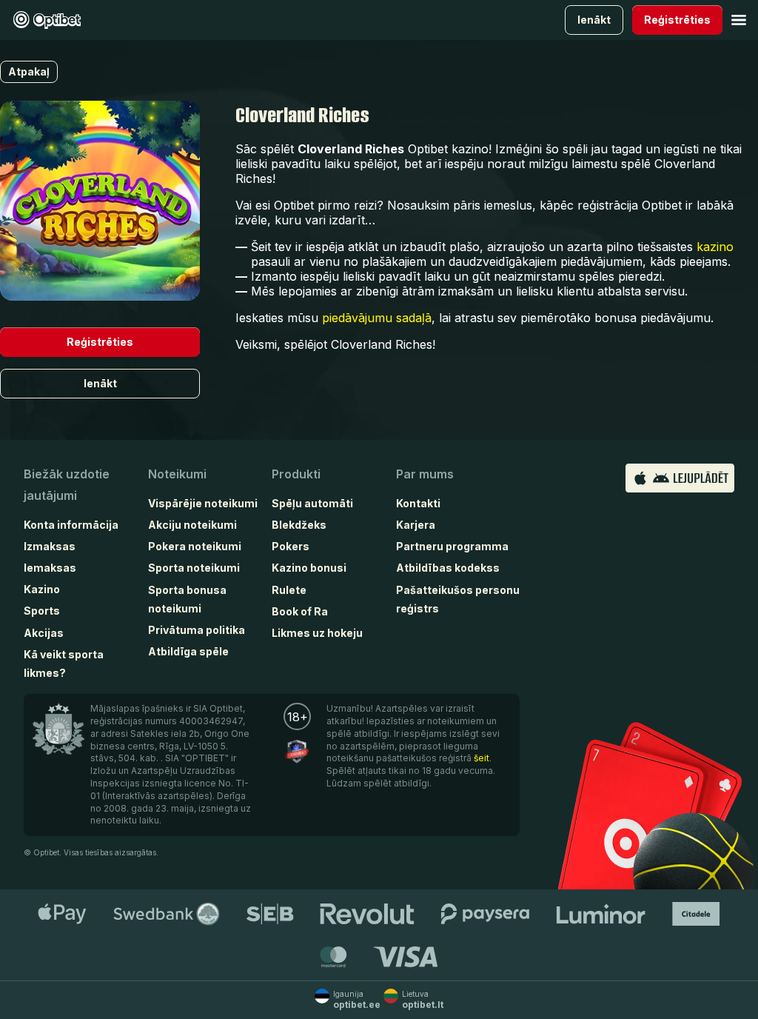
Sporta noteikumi (194, 567)
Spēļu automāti (312, 503)
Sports (42, 610)
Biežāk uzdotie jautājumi (67, 485)
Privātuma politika (196, 630)
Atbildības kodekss (448, 567)
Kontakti (418, 503)
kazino (715, 246)
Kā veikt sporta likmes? (64, 663)
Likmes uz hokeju (317, 633)
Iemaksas (50, 567)
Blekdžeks (299, 524)
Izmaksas (50, 546)
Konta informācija (71, 524)
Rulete (289, 590)
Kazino (42, 589)
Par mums (425, 474)
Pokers (290, 546)
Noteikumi (177, 474)
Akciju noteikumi (192, 524)
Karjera (415, 524)
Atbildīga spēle (188, 651)
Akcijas (44, 633)
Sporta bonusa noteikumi (187, 599)
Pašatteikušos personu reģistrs (458, 599)
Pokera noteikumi (194, 546)
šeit (481, 758)
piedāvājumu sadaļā (377, 317)
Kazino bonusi (309, 567)
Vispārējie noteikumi (203, 503)
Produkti (296, 474)
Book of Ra (300, 611)
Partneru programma (452, 546)
